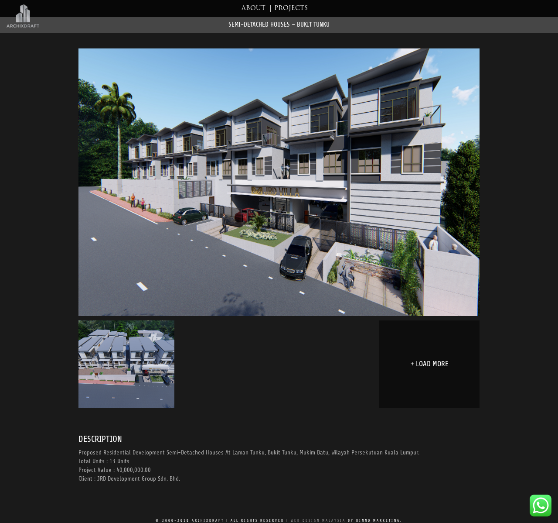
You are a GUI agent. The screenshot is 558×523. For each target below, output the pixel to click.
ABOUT (253, 8)
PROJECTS (291, 8)
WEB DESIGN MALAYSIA (318, 521)
